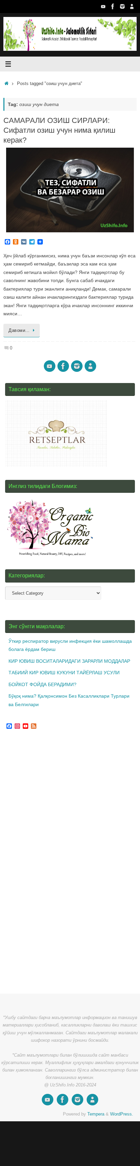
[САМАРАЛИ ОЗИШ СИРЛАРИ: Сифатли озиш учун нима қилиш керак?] (70, 190)
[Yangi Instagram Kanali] (122, 6)
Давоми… (19, 330)
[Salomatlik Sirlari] (103, 6)
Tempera (95, 1114)
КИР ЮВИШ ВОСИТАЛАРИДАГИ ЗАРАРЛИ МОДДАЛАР (69, 661)
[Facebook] (113, 6)
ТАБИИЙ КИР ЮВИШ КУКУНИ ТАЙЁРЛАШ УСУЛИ (64, 672)
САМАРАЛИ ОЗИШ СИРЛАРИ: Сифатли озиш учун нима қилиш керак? (59, 130)
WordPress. (121, 1114)
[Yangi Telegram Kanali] (132, 6)
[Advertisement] (56, 862)
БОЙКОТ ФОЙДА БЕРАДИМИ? (42, 684)
